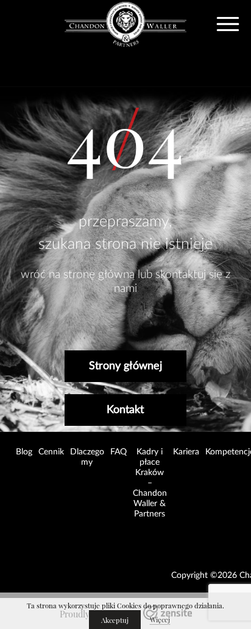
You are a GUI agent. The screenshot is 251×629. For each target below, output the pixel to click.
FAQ (118, 452)
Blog (24, 452)
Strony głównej (125, 366)
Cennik (51, 452)
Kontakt (125, 410)
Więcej (160, 620)
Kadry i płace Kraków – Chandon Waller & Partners (150, 483)
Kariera (186, 452)
